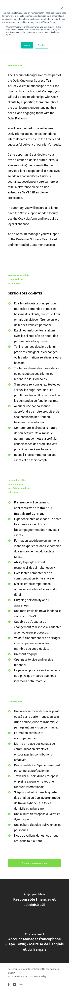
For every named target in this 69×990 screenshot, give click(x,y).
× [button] (62, 7)
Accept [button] (27, 45)
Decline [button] (41, 45)
